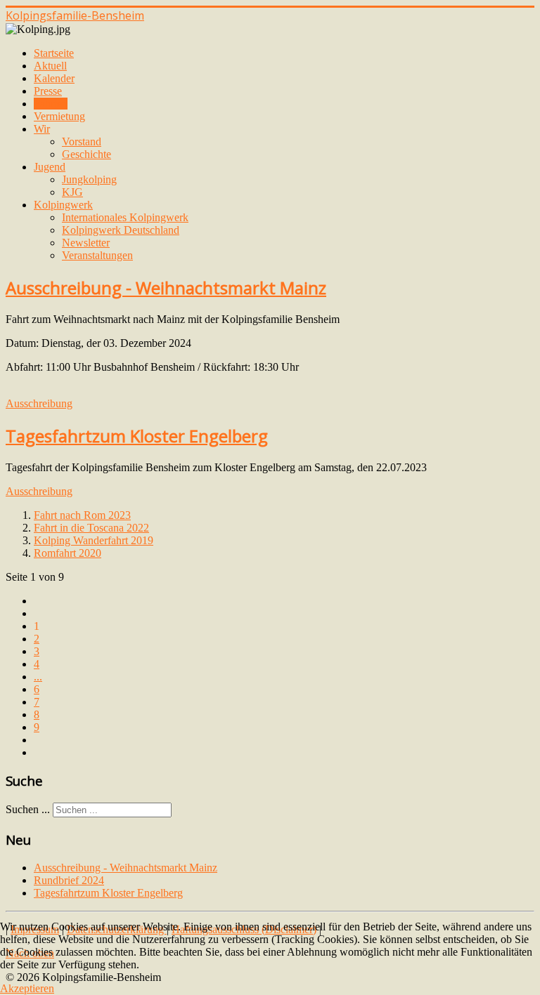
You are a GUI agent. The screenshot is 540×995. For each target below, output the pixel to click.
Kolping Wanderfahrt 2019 (93, 540)
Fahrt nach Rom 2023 (82, 515)
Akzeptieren (27, 988)
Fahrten (51, 104)
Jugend (49, 167)
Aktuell (50, 66)
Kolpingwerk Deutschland (120, 230)
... (38, 677)
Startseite (54, 53)
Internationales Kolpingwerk (125, 217)
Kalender (54, 78)
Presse (48, 91)
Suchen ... (28, 809)
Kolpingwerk (63, 205)
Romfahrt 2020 (67, 553)
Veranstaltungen (97, 255)
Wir (42, 129)
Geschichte (86, 154)
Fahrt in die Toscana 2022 (91, 528)
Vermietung (59, 116)
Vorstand (81, 141)
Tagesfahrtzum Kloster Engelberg (137, 435)
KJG (72, 192)
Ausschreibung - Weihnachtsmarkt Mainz (166, 287)
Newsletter (86, 243)
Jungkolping (89, 179)
